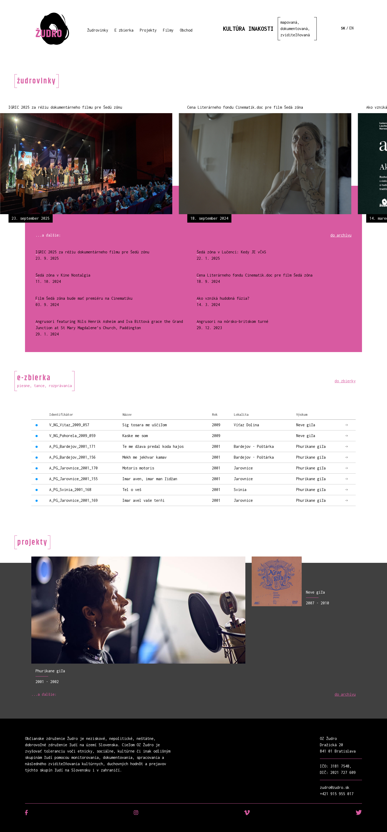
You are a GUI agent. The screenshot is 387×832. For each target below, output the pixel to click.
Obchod (186, 30)
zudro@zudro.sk (334, 787)
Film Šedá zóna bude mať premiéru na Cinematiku (84, 298)
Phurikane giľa (50, 671)
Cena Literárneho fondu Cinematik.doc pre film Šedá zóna (254, 275)
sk (343, 28)
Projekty (148, 30)
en (351, 28)
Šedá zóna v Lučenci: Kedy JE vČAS (231, 252)
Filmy (168, 30)
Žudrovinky (97, 30)
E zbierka (124, 30)
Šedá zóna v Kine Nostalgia (63, 275)
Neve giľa (315, 592)
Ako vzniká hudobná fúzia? (223, 298)
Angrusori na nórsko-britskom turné (232, 321)
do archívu (340, 235)
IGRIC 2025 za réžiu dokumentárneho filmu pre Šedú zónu (92, 252)
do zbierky (345, 381)
